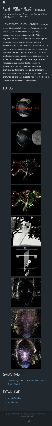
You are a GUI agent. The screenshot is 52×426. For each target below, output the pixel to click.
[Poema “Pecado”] (26, 231)
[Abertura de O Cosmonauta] (26, 107)
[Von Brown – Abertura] (26, 169)
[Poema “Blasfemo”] (26, 261)
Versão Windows (15, 398)
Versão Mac (13, 402)
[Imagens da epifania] (26, 292)
